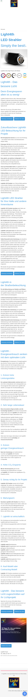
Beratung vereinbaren (7, 118)
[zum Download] (14, 642)
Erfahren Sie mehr (19, 118)
